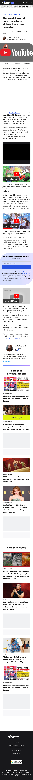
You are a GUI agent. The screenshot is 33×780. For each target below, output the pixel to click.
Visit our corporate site (21, 770)
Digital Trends (14, 113)
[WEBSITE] (16, 350)
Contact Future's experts (16, 745)
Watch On (7, 179)
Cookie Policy (16, 753)
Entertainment (14, 14)
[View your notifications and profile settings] (23, 2)
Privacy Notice (26, 273)
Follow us (17, 63)
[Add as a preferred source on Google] (16, 762)
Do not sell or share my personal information (16, 756)
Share (6, 63)
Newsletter (27, 63)
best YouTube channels (11, 338)
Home (4, 14)
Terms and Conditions (16, 748)
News (25, 39)
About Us (16, 742)
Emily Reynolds (14, 37)
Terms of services (24, 271)
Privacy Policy (16, 750)
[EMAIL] (18, 350)
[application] (16, 151)
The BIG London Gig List (20, 6)
